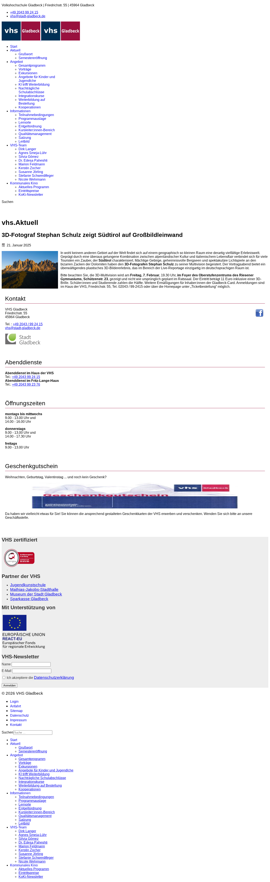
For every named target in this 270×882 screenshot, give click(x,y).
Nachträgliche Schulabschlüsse (31, 90)
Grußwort (25, 54)
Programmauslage (32, 118)
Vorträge (25, 69)
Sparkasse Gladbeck (29, 599)
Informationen (20, 111)
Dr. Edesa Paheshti (33, 160)
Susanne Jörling (31, 172)
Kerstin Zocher (29, 168)
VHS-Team (18, 145)
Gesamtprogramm (32, 65)
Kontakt (16, 725)
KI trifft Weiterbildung (34, 84)
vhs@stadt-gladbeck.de (27, 16)
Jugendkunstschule (28, 585)
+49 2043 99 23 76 (26, 384)
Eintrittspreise (29, 191)
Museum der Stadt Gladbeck (36, 594)
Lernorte (25, 122)
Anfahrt (15, 706)
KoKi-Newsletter (31, 194)
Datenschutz (19, 715)
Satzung (25, 137)
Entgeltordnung (30, 126)
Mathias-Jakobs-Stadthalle (34, 589)
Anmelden (9, 685)
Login (14, 701)
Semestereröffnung (33, 58)
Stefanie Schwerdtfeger (36, 175)
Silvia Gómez (29, 156)
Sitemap (16, 711)
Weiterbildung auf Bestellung (32, 101)
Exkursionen (28, 73)
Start (13, 46)
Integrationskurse (31, 96)
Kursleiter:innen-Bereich (37, 130)
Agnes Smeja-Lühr (33, 153)
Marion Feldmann (32, 164)
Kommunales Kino (24, 183)
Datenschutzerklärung (54, 677)
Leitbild (24, 141)
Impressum (18, 720)
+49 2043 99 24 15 (24, 12)
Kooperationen (30, 107)
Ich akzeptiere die (40, 677)
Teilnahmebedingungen (36, 115)
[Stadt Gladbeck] (22, 343)
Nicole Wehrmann (32, 179)
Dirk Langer (27, 149)
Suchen (7, 202)
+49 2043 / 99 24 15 (28, 324)
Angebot (16, 61)
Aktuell (15, 50)
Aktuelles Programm (34, 187)
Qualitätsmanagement (35, 134)
